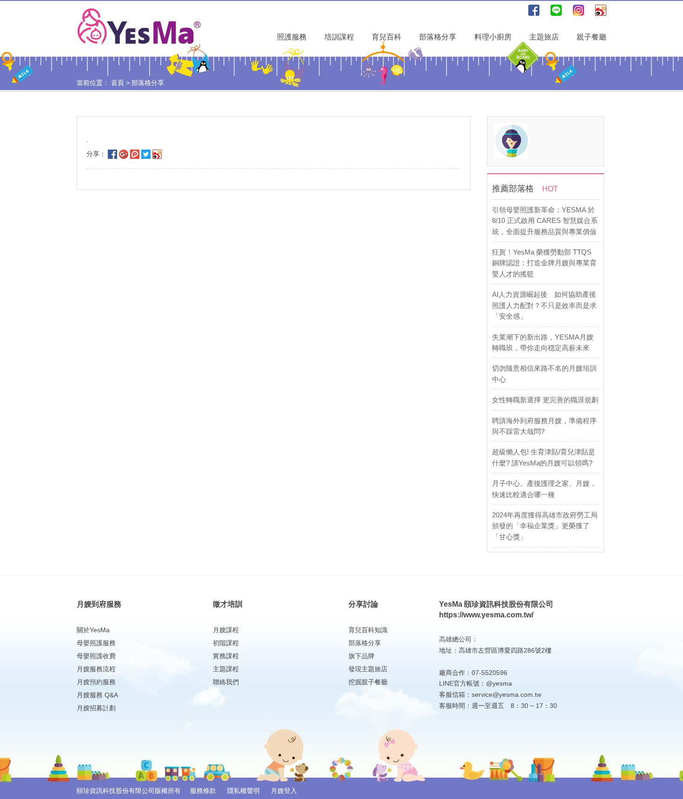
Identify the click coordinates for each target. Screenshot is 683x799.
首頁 (117, 82)
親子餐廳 (591, 37)
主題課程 (226, 669)
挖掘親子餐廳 (367, 682)
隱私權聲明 (244, 790)
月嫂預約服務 (96, 682)
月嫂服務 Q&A (97, 695)
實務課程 (226, 656)
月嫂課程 (226, 630)
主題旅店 (544, 37)
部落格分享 (437, 37)
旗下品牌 (361, 656)
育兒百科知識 (367, 630)
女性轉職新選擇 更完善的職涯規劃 (545, 400)
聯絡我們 (226, 682)
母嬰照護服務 (96, 643)
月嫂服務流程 (96, 669)
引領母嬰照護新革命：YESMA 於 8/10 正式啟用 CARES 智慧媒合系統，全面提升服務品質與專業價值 (545, 221)
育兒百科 (386, 37)
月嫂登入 (284, 790)
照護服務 (292, 37)
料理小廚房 (493, 37)
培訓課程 (339, 37)
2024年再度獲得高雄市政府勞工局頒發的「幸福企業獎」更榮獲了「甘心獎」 (545, 526)
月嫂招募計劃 (96, 708)
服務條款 (204, 790)
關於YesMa (93, 630)
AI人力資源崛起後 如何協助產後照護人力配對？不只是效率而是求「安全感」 (544, 305)
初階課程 (226, 643)
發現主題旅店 (367, 669)
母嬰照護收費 (96, 656)
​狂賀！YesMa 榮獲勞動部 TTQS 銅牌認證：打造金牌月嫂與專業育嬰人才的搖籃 (544, 263)
